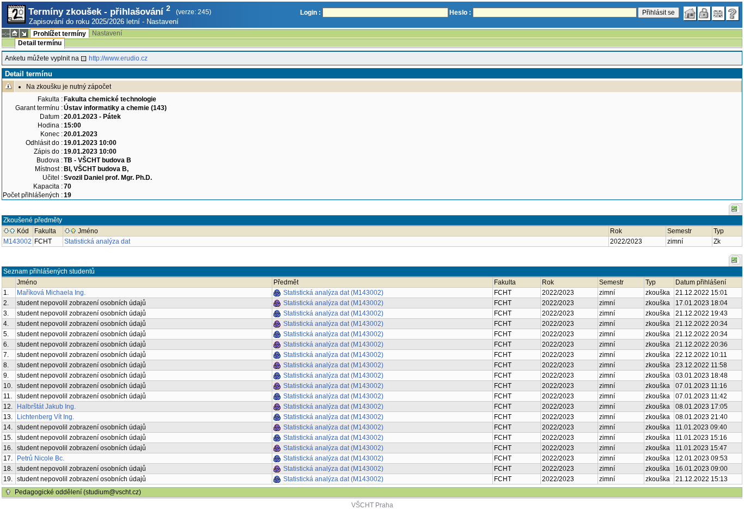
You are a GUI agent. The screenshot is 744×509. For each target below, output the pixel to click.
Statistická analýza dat (97, 241)
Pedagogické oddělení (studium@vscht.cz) (78, 492)
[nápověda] (732, 13)
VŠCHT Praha (372, 505)
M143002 (17, 241)
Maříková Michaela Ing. (51, 292)
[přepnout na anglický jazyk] (718, 13)
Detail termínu (40, 43)
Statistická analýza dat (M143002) (333, 292)
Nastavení (163, 21)
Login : (310, 12)
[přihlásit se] (704, 13)
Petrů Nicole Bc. (40, 458)
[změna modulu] (24, 33)
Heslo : (460, 12)
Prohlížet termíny (59, 34)
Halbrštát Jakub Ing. (46, 406)
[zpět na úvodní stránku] (690, 13)
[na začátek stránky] (8, 492)
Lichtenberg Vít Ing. (45, 417)
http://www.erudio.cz (118, 58)
